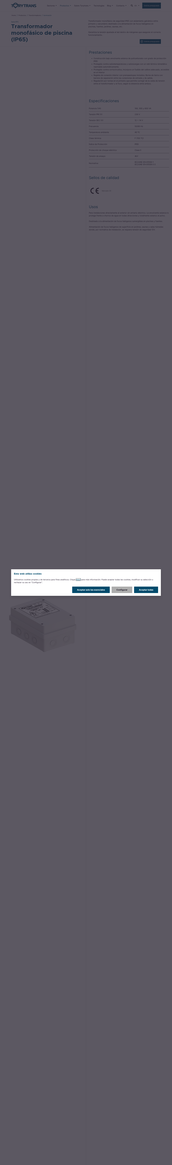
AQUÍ (78, 579)
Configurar (121, 590)
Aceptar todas (146, 590)
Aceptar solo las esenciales (91, 590)
